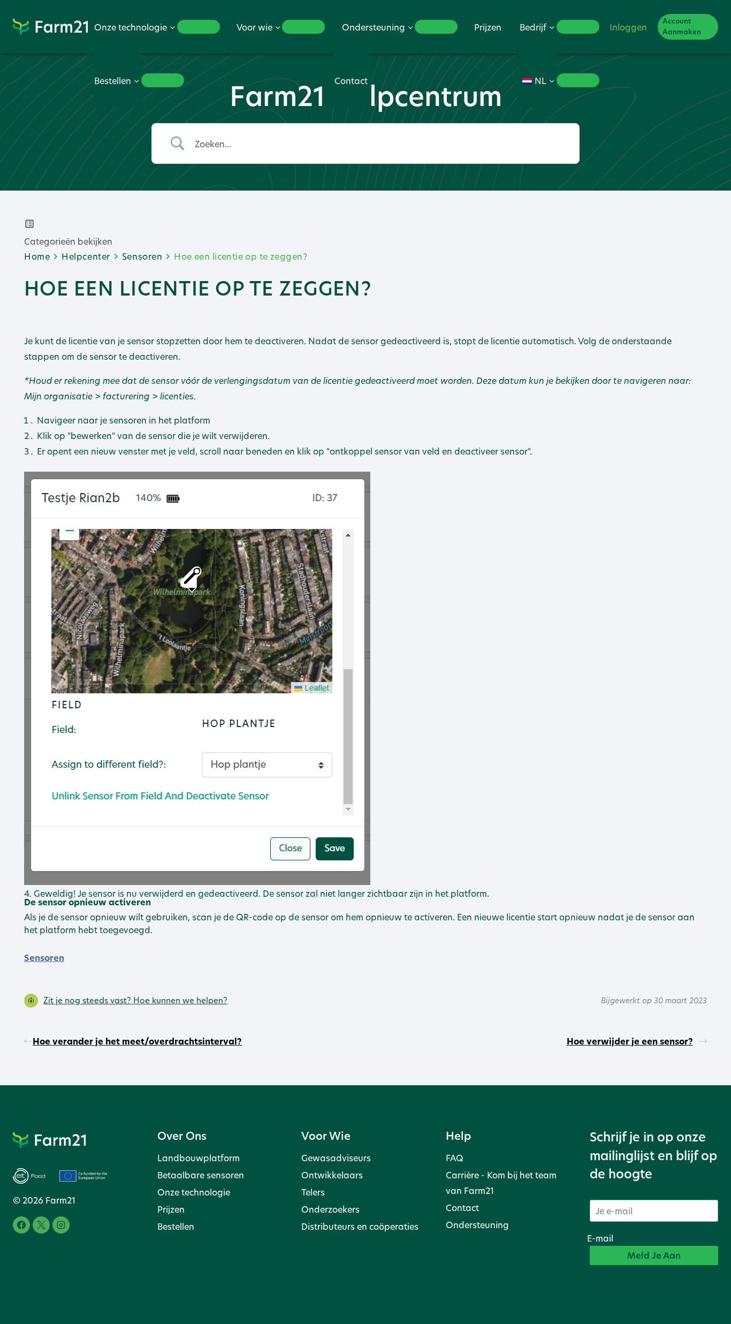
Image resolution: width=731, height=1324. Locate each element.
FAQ (454, 1157)
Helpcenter (86, 256)
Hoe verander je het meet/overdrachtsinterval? (137, 1041)
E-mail (600, 1238)
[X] (41, 1225)
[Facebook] (21, 1225)
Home (37, 256)
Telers (313, 1192)
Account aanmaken (682, 26)
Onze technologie (193, 1192)
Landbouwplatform (198, 1157)
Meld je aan (654, 1255)
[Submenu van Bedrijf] (578, 27)
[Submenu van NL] (578, 80)
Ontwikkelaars (332, 1175)
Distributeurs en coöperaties (359, 1226)
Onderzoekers (330, 1209)
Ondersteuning (477, 1224)
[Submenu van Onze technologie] (198, 27)
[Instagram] (61, 1225)
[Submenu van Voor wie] (303, 27)
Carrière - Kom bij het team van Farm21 (501, 1182)
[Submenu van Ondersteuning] (436, 27)
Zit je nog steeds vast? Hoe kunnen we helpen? (135, 1000)
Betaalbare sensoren (200, 1175)
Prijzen (487, 27)
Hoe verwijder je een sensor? (630, 1041)
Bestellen (175, 1226)
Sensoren (142, 256)
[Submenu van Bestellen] (162, 80)
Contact (351, 80)
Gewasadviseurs (336, 1157)
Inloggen (628, 27)
